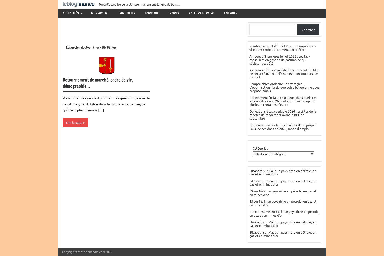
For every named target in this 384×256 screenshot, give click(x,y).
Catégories (260, 148)
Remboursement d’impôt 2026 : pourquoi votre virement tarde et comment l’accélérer (283, 47)
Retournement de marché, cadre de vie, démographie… (98, 83)
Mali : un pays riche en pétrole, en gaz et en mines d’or (282, 172)
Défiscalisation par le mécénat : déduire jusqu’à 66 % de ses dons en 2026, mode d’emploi (282, 127)
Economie (152, 13)
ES (251, 191)
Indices (173, 13)
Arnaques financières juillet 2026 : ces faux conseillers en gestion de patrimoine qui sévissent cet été (279, 59)
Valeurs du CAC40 (202, 13)
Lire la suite (74, 122)
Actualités (71, 13)
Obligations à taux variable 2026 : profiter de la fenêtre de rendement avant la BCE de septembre (282, 114)
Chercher (308, 30)
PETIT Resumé (259, 211)
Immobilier (126, 13)
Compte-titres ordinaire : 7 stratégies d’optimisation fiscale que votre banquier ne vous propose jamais (284, 87)
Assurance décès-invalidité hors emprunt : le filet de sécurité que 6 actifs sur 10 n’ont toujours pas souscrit (284, 73)
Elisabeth (255, 222)
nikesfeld (255, 181)
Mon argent (100, 13)
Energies (230, 13)
